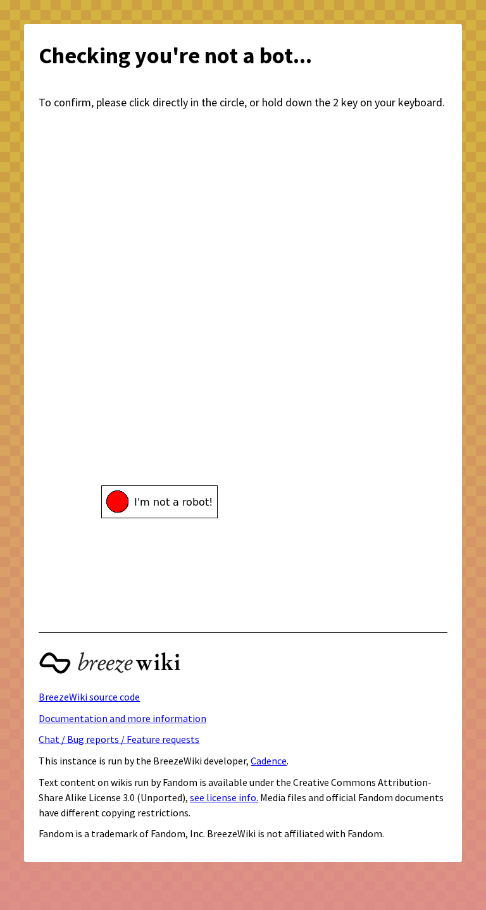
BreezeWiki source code (89, 696)
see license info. (224, 797)
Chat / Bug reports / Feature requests (119, 739)
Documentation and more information (122, 718)
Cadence (269, 760)
